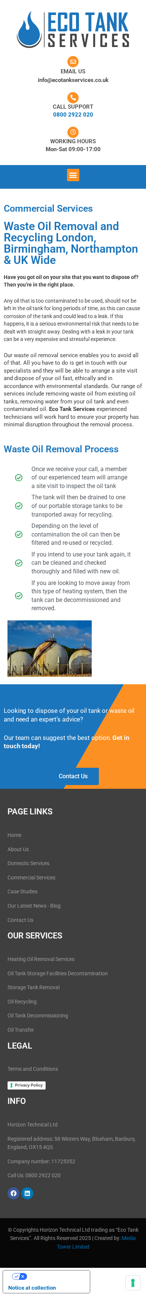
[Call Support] (73, 97)
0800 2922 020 (73, 114)
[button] (73, 175)
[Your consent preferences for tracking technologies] (133, 1283)
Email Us (73, 71)
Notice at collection (32, 1288)
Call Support (73, 106)
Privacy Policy (29, 1085)
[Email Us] (73, 61)
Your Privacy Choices (53, 1276)
